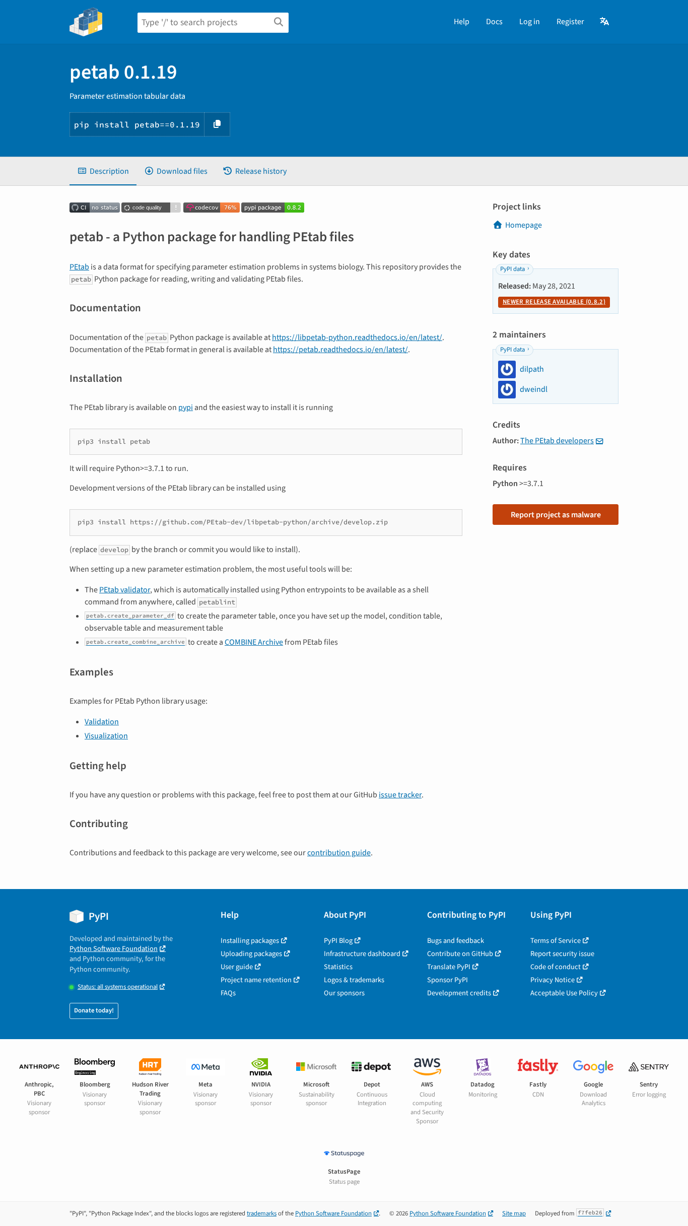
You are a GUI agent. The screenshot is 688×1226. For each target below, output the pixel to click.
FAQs (228, 993)
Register (570, 21)
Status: (118, 987)
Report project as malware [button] (556, 514)
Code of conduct (555, 967)
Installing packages (250, 940)
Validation (102, 721)
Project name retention (256, 980)
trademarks (262, 1213)
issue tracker (400, 794)
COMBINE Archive (254, 642)
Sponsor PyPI (447, 980)
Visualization (106, 735)
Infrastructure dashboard (362, 953)
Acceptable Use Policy (564, 993)
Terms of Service (555, 940)
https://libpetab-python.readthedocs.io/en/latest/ (357, 337)
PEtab (79, 267)
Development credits (459, 993)
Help (461, 21)
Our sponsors (344, 993)
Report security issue (562, 953)
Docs (494, 21)
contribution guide (339, 852)
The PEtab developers (557, 440)
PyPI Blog (338, 940)
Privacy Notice (552, 980)
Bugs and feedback (455, 940)
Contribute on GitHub (460, 953)
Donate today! (94, 1010)
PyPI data (512, 269)
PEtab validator (124, 589)
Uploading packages (251, 953)
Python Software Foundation (114, 948)
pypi (185, 407)
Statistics (338, 967)
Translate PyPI (448, 967)
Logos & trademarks (354, 980)
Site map (514, 1213)
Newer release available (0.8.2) (554, 301)
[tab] (103, 171)
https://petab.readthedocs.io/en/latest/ (340, 349)
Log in (529, 21)
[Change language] (605, 21)
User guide (237, 967)
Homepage (523, 225)
